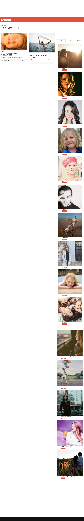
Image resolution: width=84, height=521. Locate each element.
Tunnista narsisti (65, 209)
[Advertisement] (42, 8)
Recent (70, 40)
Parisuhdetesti (65, 237)
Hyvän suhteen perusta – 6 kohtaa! (68, 476)
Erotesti (63, 124)
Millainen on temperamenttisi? (68, 294)
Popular (61, 40)
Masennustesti (65, 68)
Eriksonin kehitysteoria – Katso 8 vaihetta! (70, 153)
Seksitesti (64, 322)
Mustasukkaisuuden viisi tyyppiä (67, 386)
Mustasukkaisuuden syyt (66, 446)
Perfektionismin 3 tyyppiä (66, 416)
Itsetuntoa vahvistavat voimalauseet (10, 54)
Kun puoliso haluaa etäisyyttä (67, 356)
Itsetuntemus (3, 51)
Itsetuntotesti (65, 181)
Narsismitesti (64, 96)
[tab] (61, 40)
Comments (79, 40)
